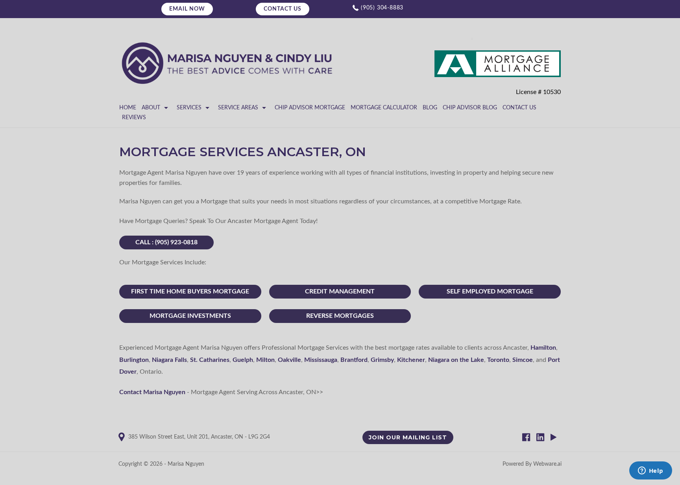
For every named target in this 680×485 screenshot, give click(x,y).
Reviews (134, 117)
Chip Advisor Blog (470, 108)
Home (127, 108)
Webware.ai (547, 464)
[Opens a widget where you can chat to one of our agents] (650, 471)
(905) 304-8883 (382, 8)
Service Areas (238, 108)
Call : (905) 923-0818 (166, 242)
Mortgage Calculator (384, 108)
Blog (430, 108)
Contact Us (282, 9)
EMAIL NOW (187, 9)
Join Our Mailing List (408, 437)
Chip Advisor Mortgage (310, 108)
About (151, 108)
